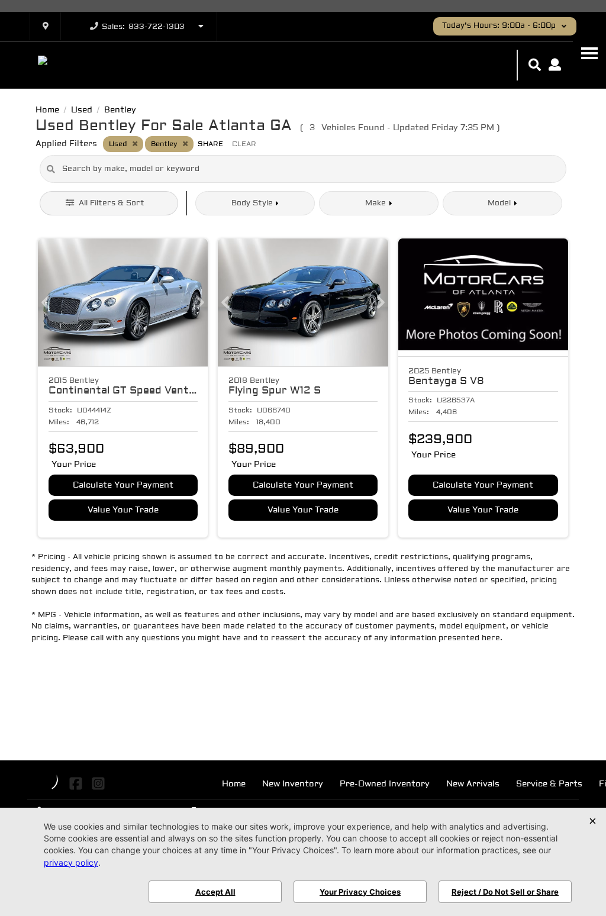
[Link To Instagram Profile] (97, 783)
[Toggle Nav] (589, 53)
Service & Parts (549, 784)
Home (234, 784)
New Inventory (292, 784)
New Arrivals (472, 784)
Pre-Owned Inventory (385, 784)
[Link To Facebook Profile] (77, 783)
